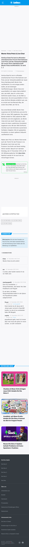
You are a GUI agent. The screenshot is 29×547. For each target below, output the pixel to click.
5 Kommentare (20, 71)
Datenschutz (4, 511)
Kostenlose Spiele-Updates (8, 529)
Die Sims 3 (4, 472)
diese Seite (21, 153)
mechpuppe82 (16, 304)
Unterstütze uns (5, 490)
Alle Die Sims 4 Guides (6, 223)
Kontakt (3, 494)
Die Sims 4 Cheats (6, 521)
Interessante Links (6, 517)
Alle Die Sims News (6, 220)
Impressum (4, 499)
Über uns (3, 486)
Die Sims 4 (4, 468)
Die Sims (3, 480)
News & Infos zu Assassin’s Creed (10, 533)
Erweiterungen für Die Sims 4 (9, 525)
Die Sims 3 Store (18, 50)
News (9, 50)
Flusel (14, 317)
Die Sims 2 (4, 476)
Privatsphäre (4, 503)
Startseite (3, 50)
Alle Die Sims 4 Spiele (16, 220)
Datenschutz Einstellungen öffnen (10, 507)
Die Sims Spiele (5, 460)
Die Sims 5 (4, 464)
